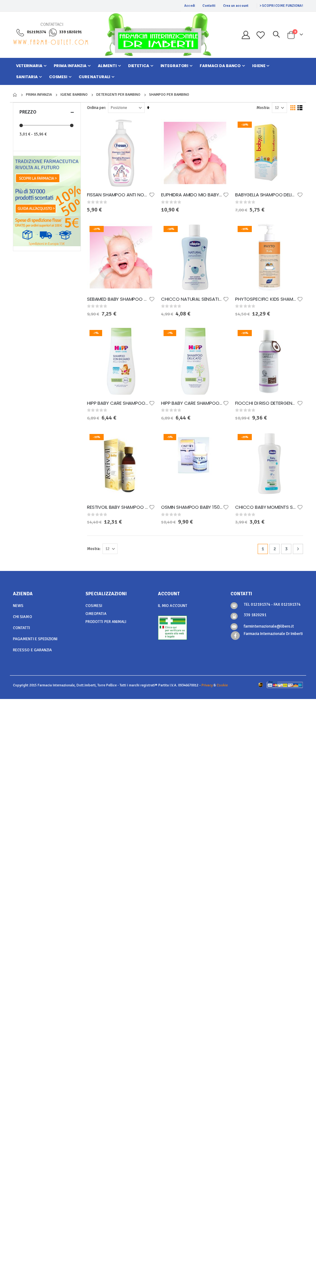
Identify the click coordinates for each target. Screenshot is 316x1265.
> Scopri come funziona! (281, 6)
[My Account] (245, 35)
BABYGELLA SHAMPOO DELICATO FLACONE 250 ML (266, 195)
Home (15, 94)
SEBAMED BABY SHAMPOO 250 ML (118, 299)
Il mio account (172, 605)
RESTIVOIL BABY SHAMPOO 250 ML (118, 507)
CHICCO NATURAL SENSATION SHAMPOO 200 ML (192, 299)
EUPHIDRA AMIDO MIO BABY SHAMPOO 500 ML (192, 195)
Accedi (189, 6)
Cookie (222, 685)
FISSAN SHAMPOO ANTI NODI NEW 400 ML (118, 195)
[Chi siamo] (47, 170)
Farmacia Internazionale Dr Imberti (273, 633)
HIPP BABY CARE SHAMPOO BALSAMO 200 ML (118, 403)
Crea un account (236, 6)
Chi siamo (22, 616)
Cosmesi (93, 605)
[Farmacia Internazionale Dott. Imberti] (158, 35)
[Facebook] (235, 635)
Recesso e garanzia (32, 650)
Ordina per (96, 107)
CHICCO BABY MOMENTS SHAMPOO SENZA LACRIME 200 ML (266, 507)
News (18, 605)
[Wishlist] (261, 35)
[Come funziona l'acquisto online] (47, 200)
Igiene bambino (74, 95)
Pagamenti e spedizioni (35, 639)
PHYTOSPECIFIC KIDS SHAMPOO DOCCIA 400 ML (266, 299)
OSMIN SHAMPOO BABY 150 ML (192, 507)
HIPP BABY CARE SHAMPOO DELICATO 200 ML (192, 403)
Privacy (207, 685)
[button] (152, 194)
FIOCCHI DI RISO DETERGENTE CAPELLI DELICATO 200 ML (266, 403)
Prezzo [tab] (27, 112)
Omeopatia (95, 613)
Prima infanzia (39, 95)
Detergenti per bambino (118, 95)
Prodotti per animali (105, 621)
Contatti (208, 6)
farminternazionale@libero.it (269, 626)
